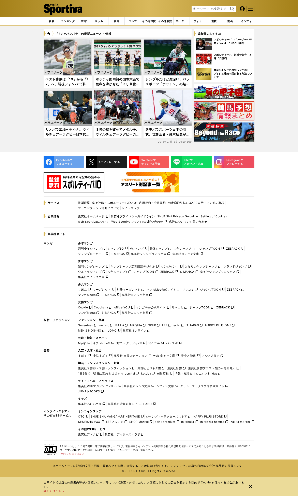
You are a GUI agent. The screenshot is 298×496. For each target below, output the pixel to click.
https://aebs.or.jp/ (72, 453)
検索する (231, 9)
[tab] (84, 21)
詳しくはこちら (54, 491)
